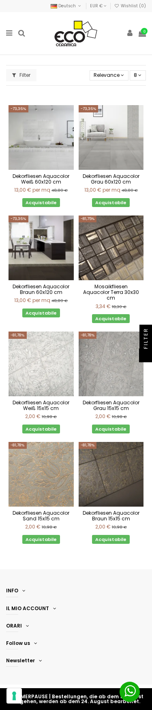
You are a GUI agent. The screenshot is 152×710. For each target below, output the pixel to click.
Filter (24, 75)
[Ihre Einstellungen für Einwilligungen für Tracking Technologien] (14, 696)
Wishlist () (133, 6)
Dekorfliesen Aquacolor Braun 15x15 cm (111, 515)
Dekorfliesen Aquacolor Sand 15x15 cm (41, 515)
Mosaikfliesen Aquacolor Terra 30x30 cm (111, 292)
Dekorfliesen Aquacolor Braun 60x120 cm (41, 289)
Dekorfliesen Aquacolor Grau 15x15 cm (111, 405)
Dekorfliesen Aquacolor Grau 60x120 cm (111, 179)
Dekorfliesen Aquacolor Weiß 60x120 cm (41, 179)
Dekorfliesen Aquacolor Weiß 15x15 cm (41, 405)
